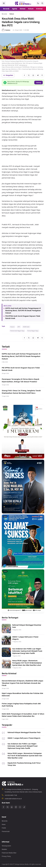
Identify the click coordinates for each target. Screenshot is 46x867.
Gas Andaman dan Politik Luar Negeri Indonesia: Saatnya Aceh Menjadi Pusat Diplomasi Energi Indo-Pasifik (27, 651)
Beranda (6, 9)
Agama (14, 9)
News (3, 824)
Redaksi (7, 30)
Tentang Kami (6, 846)
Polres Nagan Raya (32, 331)
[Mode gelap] (38, 3)
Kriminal (39, 9)
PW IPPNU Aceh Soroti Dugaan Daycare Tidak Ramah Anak (22, 317)
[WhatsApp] (33, 75)
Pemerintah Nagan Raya (17, 331)
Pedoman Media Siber (9, 853)
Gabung (38, 82)
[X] (29, 75)
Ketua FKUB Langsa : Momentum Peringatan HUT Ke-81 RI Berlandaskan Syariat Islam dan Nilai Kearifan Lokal (27, 662)
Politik (4, 828)
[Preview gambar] (23, 46)
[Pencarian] (42, 3)
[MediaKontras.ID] (23, 3)
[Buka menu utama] (4, 3)
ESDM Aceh (26, 327)
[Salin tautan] (42, 75)
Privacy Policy (6, 856)
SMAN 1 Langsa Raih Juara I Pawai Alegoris (24, 738)
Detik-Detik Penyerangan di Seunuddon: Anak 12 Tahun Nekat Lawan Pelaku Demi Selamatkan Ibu (23, 715)
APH (19, 327)
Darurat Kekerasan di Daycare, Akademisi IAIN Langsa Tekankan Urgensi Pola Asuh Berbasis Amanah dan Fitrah (22, 683)
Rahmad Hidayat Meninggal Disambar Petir (24, 732)
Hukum (30, 9)
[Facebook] (24, 75)
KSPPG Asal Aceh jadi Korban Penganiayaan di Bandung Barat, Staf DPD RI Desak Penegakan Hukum (23, 310)
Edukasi (22, 9)
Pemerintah (6, 831)
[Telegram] (38, 75)
